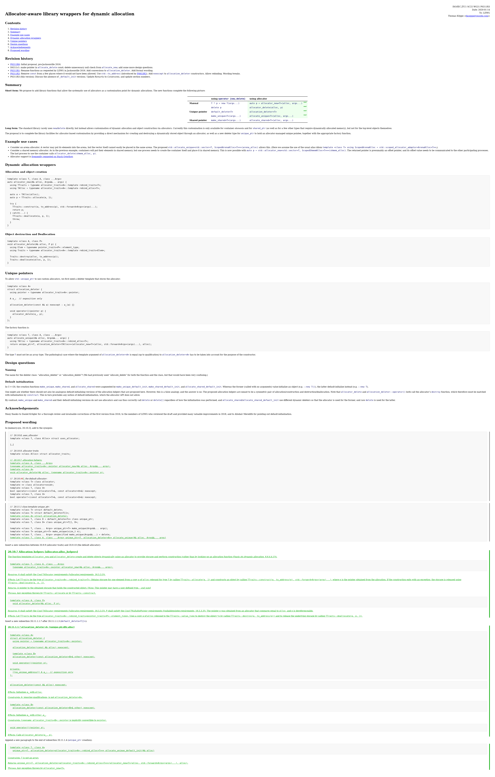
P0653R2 (141, 73)
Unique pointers (18, 41)
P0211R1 (15, 70)
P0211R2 (15, 73)
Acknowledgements (20, 47)
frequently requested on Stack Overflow (52, 156)
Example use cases (20, 35)
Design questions (19, 44)
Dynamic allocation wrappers (25, 38)
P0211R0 (15, 64)
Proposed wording (19, 50)
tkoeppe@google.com (477, 16)
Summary (15, 32)
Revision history (18, 29)
